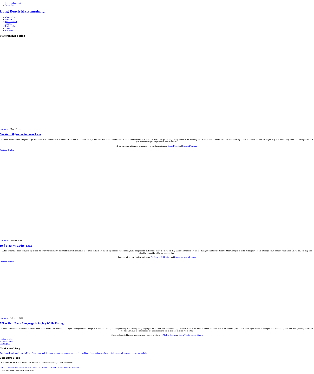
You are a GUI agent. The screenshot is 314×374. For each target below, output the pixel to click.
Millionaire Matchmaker (72, 367)
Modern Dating (169, 335)
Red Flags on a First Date (16, 245)
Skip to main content (13, 3)
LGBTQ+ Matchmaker (55, 367)
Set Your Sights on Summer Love (20, 134)
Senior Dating (173, 146)
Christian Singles (18, 367)
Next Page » (5, 344)
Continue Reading (7, 150)
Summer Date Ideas (189, 146)
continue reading (6, 339)
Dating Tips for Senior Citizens (191, 335)
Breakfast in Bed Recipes (160, 257)
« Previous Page (6, 341)
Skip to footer (10, 5)
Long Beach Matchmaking (22, 11)
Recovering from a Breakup (185, 257)
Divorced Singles (30, 367)
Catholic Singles (5, 367)
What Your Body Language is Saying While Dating (32, 323)
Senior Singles (42, 367)
